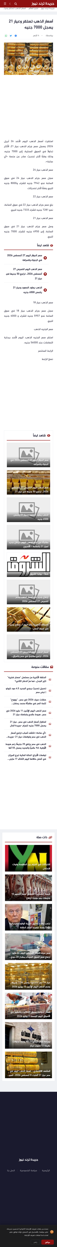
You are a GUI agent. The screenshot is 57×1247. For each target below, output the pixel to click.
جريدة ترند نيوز (43, 4)
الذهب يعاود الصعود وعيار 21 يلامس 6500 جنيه (27, 290)
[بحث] (15, 3)
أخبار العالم (33, 8)
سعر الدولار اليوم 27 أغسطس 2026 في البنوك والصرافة (24, 257)
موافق (47, 1242)
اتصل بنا (11, 1171)
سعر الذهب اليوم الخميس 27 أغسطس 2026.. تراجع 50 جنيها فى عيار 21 (24, 274)
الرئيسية (46, 1171)
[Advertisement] (28, 107)
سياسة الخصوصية (28, 1171)
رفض (35, 1242)
